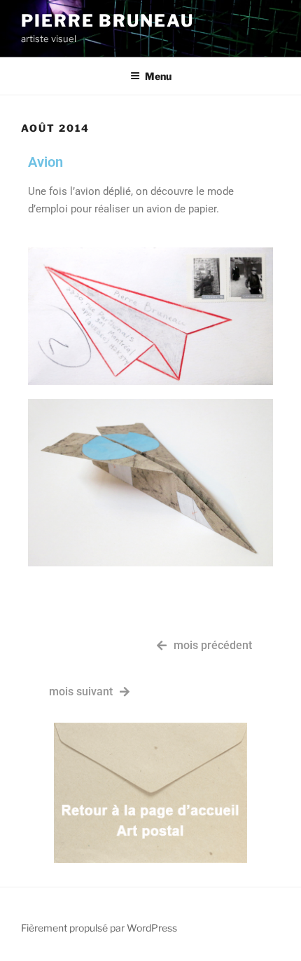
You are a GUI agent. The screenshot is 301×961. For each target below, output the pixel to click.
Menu (158, 76)
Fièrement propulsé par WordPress (99, 928)
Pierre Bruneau (107, 21)
